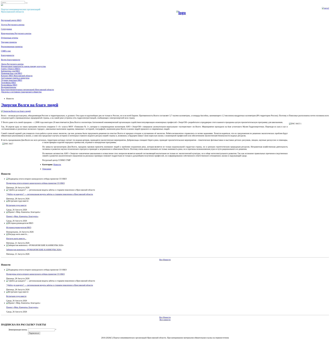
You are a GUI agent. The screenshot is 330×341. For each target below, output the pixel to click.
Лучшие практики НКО (11, 80)
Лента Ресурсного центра (12, 64)
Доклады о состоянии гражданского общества (21, 92)
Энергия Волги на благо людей (29, 105)
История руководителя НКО (18, 227)
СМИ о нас (6, 51)
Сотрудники (6, 29)
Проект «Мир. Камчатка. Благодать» (22, 216)
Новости (57, 164)
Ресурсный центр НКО (11, 20)
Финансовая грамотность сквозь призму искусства (23, 66)
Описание (46, 169)
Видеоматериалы (8, 87)
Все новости (165, 320)
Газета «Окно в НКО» (10, 69)
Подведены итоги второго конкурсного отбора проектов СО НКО (35, 183)
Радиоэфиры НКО (9, 85)
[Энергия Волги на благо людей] (16, 111)
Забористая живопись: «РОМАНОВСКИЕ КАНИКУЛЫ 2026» (34, 250)
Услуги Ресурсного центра (12, 25)
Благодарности (7, 55)
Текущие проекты (9, 42)
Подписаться (34, 333)
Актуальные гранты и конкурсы (15, 78)
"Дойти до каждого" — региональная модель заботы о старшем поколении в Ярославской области (49, 194)
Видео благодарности (10, 60)
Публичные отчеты (9, 38)
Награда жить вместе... (16, 238)
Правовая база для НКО (11, 73)
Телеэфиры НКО (8, 83)
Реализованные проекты (12, 46)
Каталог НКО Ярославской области (16, 76)
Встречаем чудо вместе (16, 205)
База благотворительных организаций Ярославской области (27, 89)
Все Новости (165, 260)
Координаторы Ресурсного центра (16, 33)
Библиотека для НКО (10, 71)
